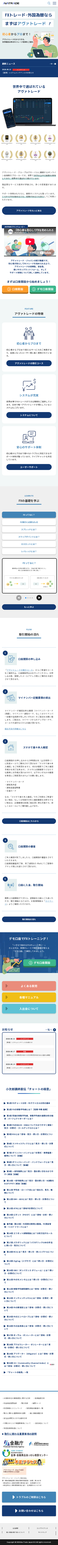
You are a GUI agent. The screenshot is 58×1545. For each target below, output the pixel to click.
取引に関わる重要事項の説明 (13, 1413)
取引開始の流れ (29, 919)
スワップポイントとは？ (29, 536)
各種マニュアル (29, 997)
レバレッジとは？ (29, 551)
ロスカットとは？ (29, 544)
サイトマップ (42, 1532)
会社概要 (15, 1528)
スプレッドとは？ (29, 529)
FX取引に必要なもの (29, 522)
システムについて (29, 415)
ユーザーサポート (29, 467)
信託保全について (40, 1423)
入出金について (29, 1009)
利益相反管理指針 (9, 1403)
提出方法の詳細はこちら (15, 728)
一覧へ (52, 64)
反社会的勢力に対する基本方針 (14, 1418)
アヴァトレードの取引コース (29, 363)
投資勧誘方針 (39, 1398)
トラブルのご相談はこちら (31, 1497)
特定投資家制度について (12, 1428)
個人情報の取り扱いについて (15, 1532)
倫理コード (36, 1403)
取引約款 (24, 1403)
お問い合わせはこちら (31, 1510)
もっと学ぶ (29, 607)
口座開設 (17, 289)
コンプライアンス (42, 1528)
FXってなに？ (29, 514)
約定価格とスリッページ (12, 1408)
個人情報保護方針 (35, 1413)
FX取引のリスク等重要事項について (16, 1423)
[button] (25, 597)
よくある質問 (29, 986)
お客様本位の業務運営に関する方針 (16, 1398)
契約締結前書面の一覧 (34, 1408)
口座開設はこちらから (29, 821)
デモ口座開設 (45, 289)
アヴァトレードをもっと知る (29, 210)
